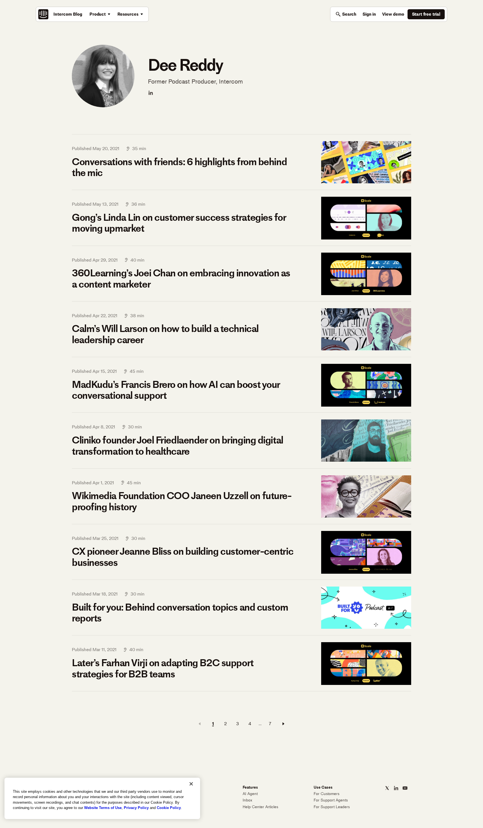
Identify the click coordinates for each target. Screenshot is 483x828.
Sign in (369, 14)
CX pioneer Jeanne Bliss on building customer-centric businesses (182, 557)
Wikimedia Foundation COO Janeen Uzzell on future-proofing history (181, 501)
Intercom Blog (67, 14)
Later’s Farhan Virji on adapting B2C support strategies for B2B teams (163, 668)
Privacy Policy (136, 808)
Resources (128, 14)
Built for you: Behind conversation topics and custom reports (180, 613)
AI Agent (250, 793)
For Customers (326, 793)
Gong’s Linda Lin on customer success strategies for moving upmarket (179, 223)
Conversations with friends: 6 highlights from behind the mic (179, 167)
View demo (393, 14)
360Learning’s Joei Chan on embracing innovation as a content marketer (181, 278)
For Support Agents (331, 800)
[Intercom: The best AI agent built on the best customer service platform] (43, 14)
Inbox (247, 800)
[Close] (191, 784)
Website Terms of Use (103, 808)
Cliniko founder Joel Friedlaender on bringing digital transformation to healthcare (177, 446)
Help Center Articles (260, 807)
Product (97, 14)
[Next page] (283, 723)
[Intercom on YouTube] (405, 788)
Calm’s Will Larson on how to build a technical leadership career (165, 334)
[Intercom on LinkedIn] (396, 788)
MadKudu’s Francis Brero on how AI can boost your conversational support (176, 390)
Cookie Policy (169, 808)
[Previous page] (199, 723)
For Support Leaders (332, 807)
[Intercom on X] (387, 788)
